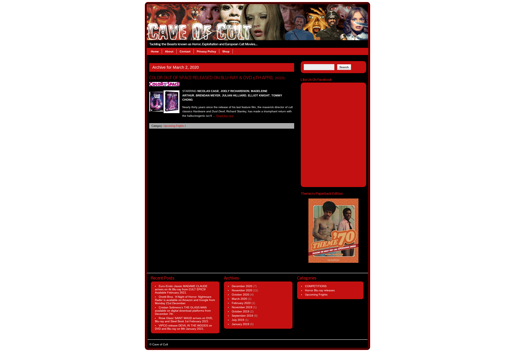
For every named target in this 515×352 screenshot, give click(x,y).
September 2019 (242, 315)
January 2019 (240, 324)
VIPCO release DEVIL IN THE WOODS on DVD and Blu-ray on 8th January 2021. (183, 327)
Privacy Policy (206, 51)
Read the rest (225, 115)
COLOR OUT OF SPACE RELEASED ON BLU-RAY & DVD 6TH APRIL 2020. (217, 78)
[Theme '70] (333, 231)
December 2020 (242, 286)
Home (155, 51)
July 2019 (238, 319)
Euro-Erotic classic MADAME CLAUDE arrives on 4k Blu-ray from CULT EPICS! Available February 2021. (181, 289)
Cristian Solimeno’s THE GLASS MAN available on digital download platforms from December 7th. (183, 310)
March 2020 (239, 298)
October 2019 (240, 311)
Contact (185, 51)
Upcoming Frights (174, 125)
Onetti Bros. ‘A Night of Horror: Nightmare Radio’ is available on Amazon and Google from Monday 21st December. (185, 300)
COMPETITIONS (316, 286)
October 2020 (240, 294)
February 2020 (241, 303)
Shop (226, 51)
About (169, 51)
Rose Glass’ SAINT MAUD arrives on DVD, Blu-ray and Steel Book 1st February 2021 (184, 319)
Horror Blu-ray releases (320, 290)
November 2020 (242, 290)
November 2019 (242, 307)
